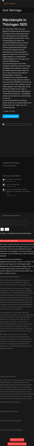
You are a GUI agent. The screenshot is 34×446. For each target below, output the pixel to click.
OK (2, 229)
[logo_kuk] (14, 3)
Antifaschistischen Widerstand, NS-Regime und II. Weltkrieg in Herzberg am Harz (18, 191)
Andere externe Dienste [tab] (8, 377)
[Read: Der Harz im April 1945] (4, 185)
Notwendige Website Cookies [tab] (9, 277)
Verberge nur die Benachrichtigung (17, 444)
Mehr (7, 229)
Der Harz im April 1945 (13, 184)
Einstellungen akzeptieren (17, 439)
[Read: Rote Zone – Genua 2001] (4, 180)
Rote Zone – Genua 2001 (13, 179)
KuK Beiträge (12, 10)
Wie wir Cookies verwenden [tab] (9, 241)
